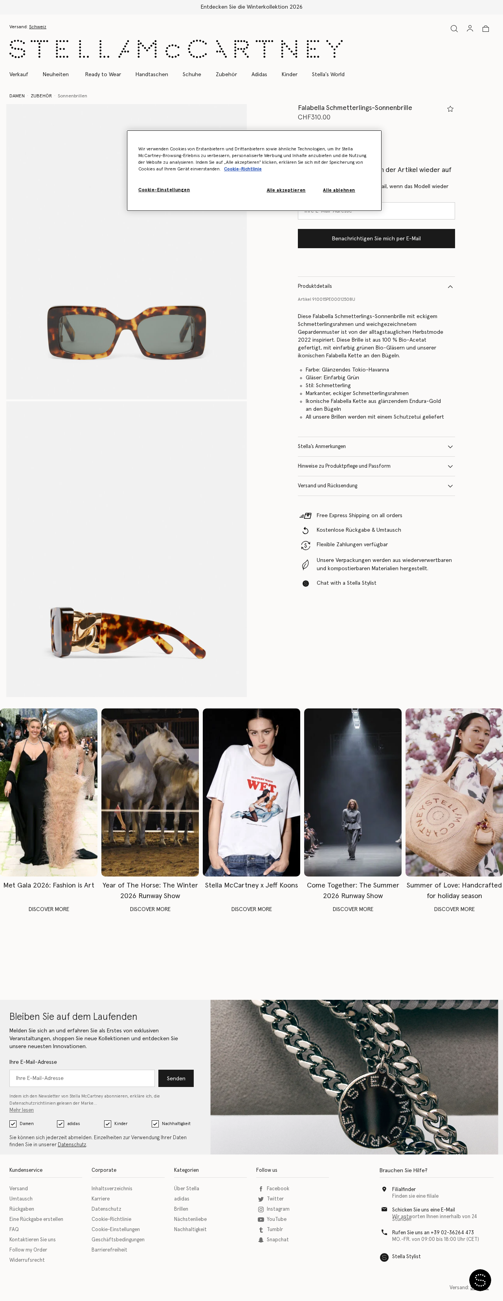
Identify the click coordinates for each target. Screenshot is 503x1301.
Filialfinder (404, 1189)
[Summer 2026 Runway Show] (353, 792)
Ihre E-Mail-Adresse (33, 1062)
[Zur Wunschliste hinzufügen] (450, 108)
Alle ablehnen (339, 190)
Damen (27, 1124)
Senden (176, 1078)
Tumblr (275, 1229)
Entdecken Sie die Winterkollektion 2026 (252, 7)
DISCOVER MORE (49, 909)
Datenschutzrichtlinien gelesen (40, 1103)
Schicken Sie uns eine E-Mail (423, 1210)
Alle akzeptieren (286, 190)
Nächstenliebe (190, 1219)
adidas (73, 1124)
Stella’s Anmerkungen (322, 446)
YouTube (276, 1219)
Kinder (121, 1124)
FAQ (14, 1229)
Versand (18, 1188)
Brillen (181, 1209)
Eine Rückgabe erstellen (36, 1219)
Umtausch (21, 1199)
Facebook (278, 1188)
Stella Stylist (406, 1256)
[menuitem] (56, 74)
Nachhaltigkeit (176, 1124)
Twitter (275, 1199)
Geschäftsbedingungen (118, 1239)
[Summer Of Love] (454, 792)
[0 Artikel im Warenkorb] (486, 28)
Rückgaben (21, 1209)
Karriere (101, 1199)
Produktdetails (315, 286)
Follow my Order (28, 1250)
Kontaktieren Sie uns (32, 1239)
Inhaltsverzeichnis (112, 1188)
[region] (254, 170)
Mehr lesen (21, 1110)
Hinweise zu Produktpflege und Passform (344, 466)
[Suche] (454, 28)
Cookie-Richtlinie (111, 1219)
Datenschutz (72, 1144)
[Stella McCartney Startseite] (176, 49)
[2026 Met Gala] (48, 792)
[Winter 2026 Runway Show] (150, 792)
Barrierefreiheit (109, 1250)
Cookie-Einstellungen (116, 1229)
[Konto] (470, 28)
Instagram (278, 1209)
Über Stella (186, 1188)
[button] (126, 252)
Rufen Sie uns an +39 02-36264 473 (433, 1232)
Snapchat (278, 1239)
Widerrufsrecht (27, 1260)
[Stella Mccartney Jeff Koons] (251, 792)
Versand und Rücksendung (327, 486)
